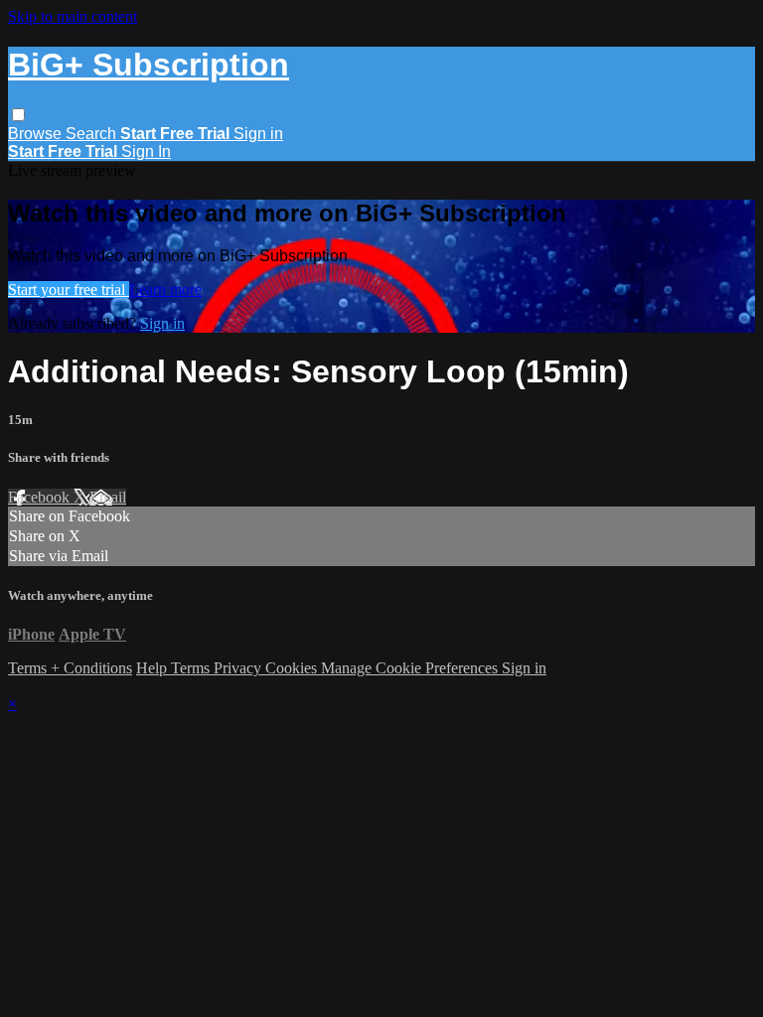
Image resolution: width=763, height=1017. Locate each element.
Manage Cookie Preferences (411, 667)
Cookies (293, 667)
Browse (37, 133)
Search (93, 133)
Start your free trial (68, 289)
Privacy (239, 667)
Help (153, 667)
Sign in (258, 133)
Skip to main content (72, 16)
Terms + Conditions (70, 667)
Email (107, 497)
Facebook (41, 497)
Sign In (146, 151)
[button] (18, 114)
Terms (192, 667)
